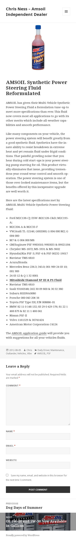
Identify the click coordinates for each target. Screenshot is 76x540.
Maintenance (57, 350)
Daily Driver (43, 350)
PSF (49, 353)
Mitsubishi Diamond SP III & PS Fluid (36, 280)
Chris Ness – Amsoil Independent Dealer (26, 11)
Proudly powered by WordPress (22, 535)
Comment (13, 385)
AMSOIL (41, 353)
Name (10, 431)
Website (11, 460)
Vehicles (21, 353)
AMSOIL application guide (29, 333)
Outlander (11, 353)
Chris (29, 350)
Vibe (29, 353)
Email (10, 445)
